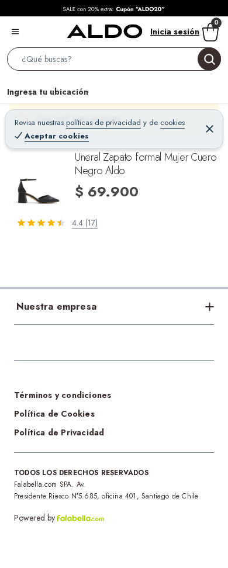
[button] (114, 61)
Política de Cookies (54, 414)
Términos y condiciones (62, 395)
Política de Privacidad (59, 432)
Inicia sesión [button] (174, 31)
